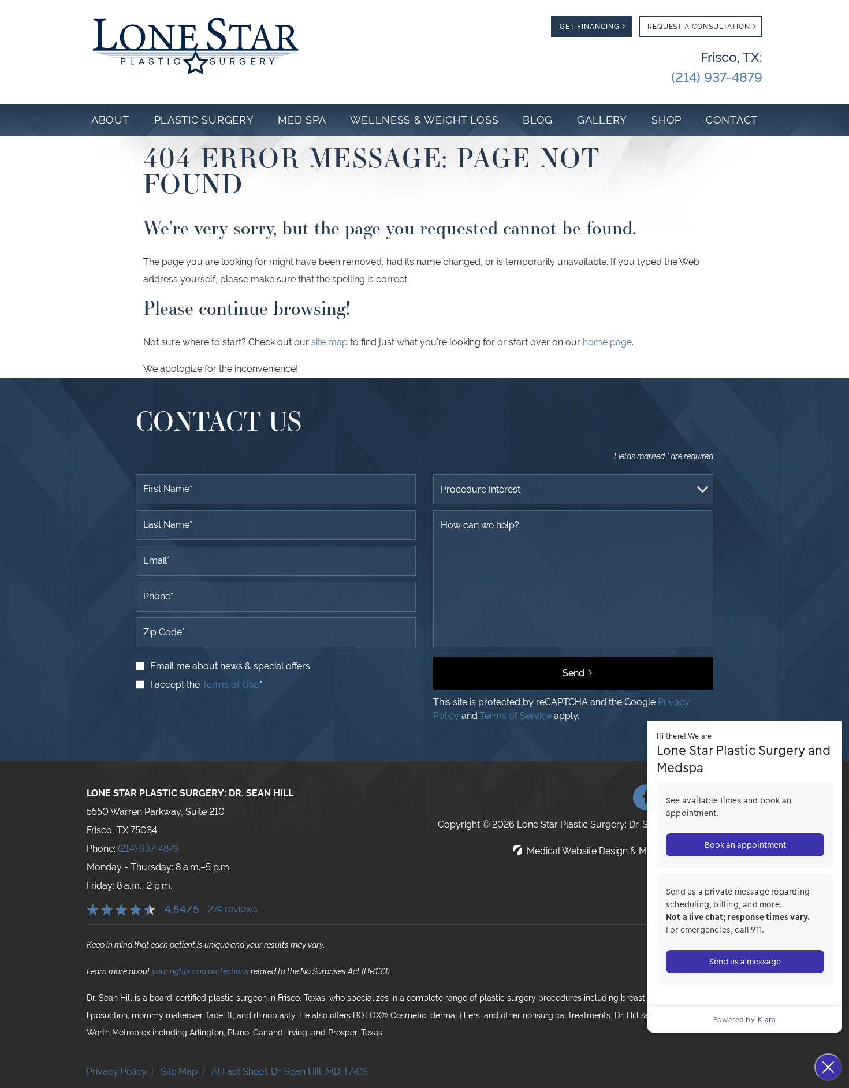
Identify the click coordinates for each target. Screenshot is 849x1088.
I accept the (176, 684)
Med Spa (302, 120)
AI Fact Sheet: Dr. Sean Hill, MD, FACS (290, 1071)
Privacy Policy (117, 1071)
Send (573, 673)
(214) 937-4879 (148, 848)
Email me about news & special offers (230, 666)
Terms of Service (516, 715)
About (110, 120)
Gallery (602, 120)
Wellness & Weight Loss (424, 120)
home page (607, 342)
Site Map (179, 1071)
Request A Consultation (698, 27)
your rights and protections (200, 971)
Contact (732, 120)
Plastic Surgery (204, 120)
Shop (666, 120)
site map (329, 342)
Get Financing (589, 27)
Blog (538, 120)
